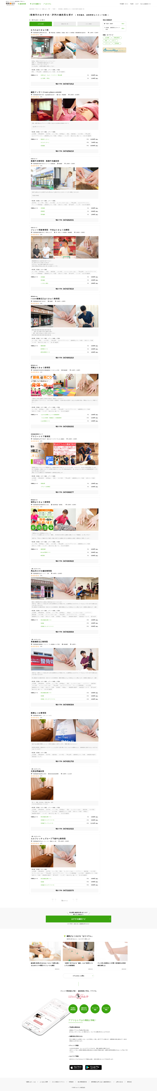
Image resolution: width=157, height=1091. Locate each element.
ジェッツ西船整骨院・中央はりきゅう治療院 (50, 230)
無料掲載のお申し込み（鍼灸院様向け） (101, 1082)
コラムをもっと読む (78, 975)
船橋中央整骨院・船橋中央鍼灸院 (45, 161)
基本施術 (43, 214)
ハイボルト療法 (44, 283)
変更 (123, 23)
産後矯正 (43, 211)
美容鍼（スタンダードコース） (48, 699)
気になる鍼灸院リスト (145, 3)
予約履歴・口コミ (124, 3)
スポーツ (114, 40)
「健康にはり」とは (30, 1082)
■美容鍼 (43, 555)
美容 (106, 40)
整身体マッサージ (45, 139)
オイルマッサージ (45, 142)
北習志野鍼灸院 (37, 771)
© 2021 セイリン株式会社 (78, 1087)
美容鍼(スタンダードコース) (47, 820)
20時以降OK (117, 37)
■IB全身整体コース (45, 352)
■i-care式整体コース (45, 552)
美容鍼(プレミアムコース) (47, 823)
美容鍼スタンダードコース (47, 626)
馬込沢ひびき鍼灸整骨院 (41, 571)
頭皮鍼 (42, 623)
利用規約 (71, 1082)
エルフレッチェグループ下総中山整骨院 (48, 838)
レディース (107, 43)
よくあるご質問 (44, 1082)
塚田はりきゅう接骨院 (40, 502)
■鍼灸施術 (43, 345)
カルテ (137, 3)
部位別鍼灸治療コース (46, 620)
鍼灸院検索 (23, 3)
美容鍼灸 (43, 145)
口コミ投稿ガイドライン (58, 1082)
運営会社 (129, 1082)
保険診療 (43, 483)
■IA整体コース (44, 348)
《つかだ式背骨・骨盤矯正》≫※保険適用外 (51, 417)
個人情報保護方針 (82, 1082)
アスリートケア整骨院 (40, 436)
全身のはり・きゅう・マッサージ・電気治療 (51, 75)
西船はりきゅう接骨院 (40, 367)
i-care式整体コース (45, 421)
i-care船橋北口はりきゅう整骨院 (45, 299)
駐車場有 (117, 43)
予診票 (131, 3)
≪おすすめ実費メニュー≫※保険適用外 (50, 414)
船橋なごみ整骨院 (38, 713)
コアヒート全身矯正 (45, 486)
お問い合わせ (119, 1082)
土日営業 (107, 37)
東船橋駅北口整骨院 (39, 642)
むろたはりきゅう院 (40, 30)
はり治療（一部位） (45, 78)
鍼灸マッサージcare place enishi (46, 92)
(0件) (41, 34)
